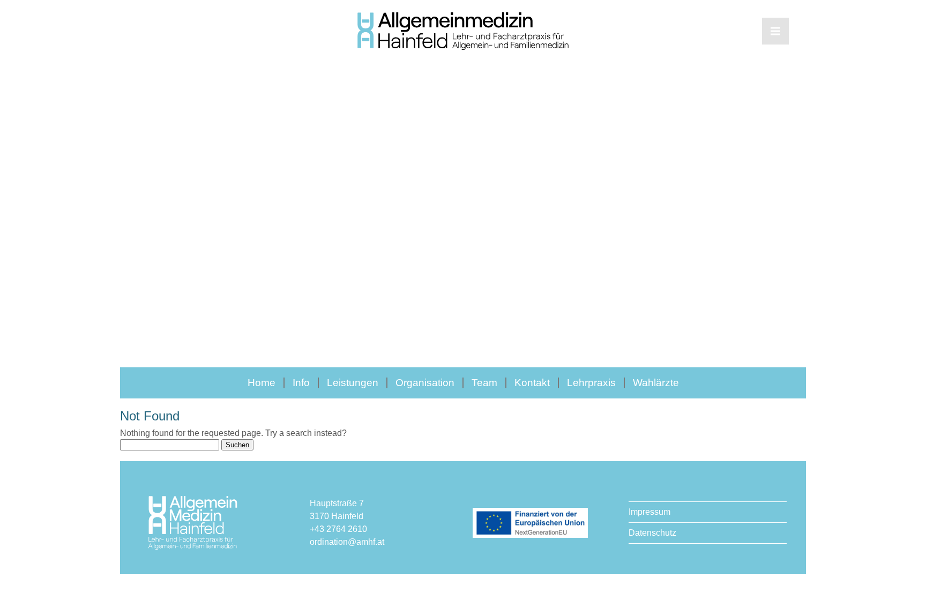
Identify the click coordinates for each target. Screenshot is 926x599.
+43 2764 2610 (338, 529)
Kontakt (532, 382)
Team (484, 382)
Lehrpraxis (591, 382)
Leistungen (352, 382)
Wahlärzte (656, 382)
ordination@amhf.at (347, 541)
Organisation (424, 382)
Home (261, 382)
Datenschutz (652, 532)
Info (301, 382)
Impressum (649, 511)
